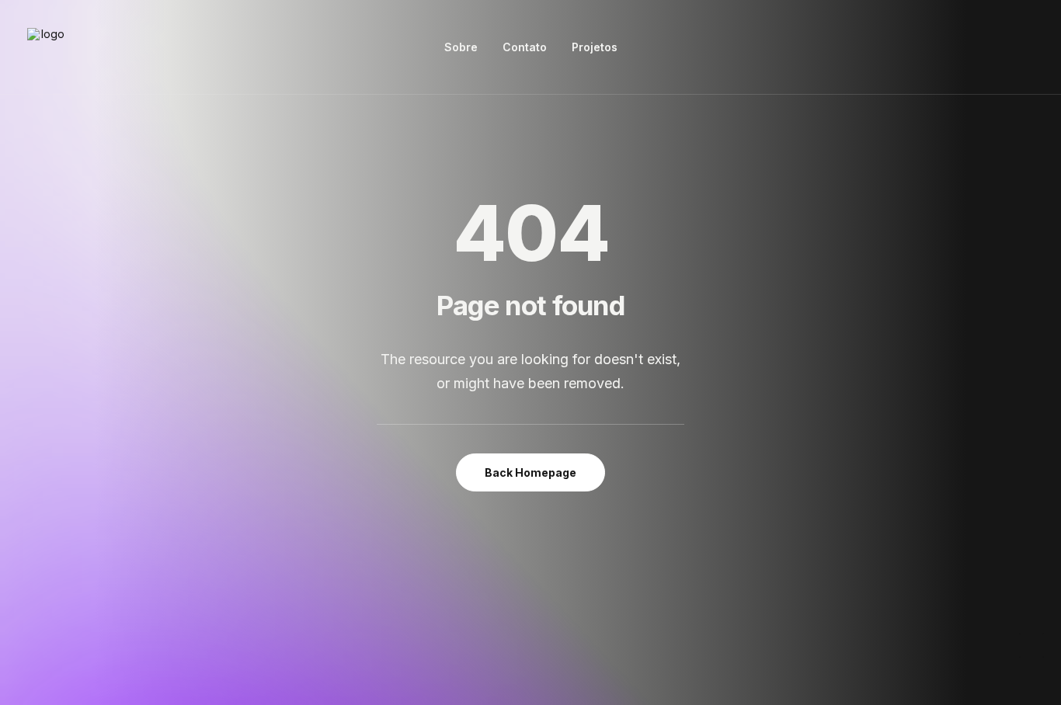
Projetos (594, 47)
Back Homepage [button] (530, 472)
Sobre (461, 47)
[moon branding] (46, 47)
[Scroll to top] (1031, 644)
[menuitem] (461, 47)
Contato (525, 47)
